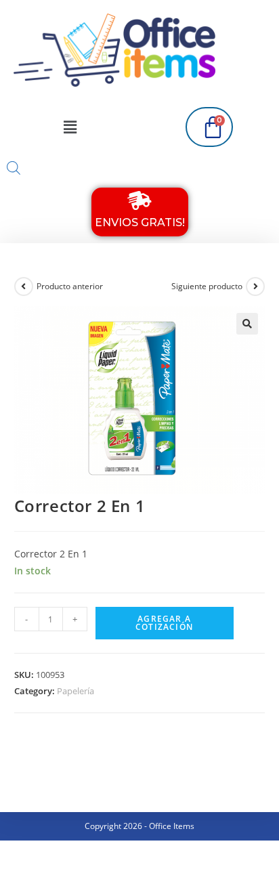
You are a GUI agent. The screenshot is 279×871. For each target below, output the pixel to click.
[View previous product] (23, 286)
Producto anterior (70, 286)
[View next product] (255, 286)
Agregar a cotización (164, 623)
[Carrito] (209, 127)
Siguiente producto (206, 286)
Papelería (75, 691)
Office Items (171, 826)
